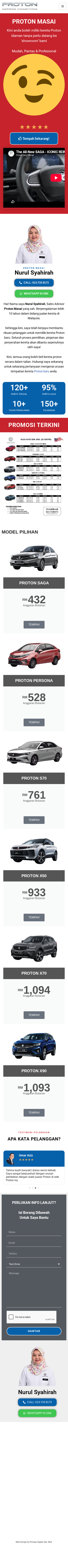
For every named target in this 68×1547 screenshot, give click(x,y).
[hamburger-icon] (62, 6)
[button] (29, 1187)
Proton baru (41, 371)
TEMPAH (34, 624)
